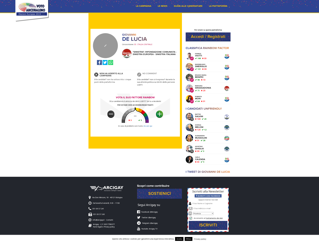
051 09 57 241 (98, 208)
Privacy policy (200, 239)
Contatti (109, 220)
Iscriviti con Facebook (208, 196)
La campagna (143, 6)
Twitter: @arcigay (149, 217)
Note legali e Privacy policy (104, 227)
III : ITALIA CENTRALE (143, 44)
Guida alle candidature (188, 6)
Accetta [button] (179, 239)
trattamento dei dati (214, 218)
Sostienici (159, 193)
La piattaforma (218, 6)
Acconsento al (208, 218)
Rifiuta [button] (188, 239)
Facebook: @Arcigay (149, 212)
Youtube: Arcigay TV (149, 229)
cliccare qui (147, 126)
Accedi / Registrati (208, 36)
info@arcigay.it (99, 220)
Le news (162, 6)
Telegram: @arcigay (150, 223)
